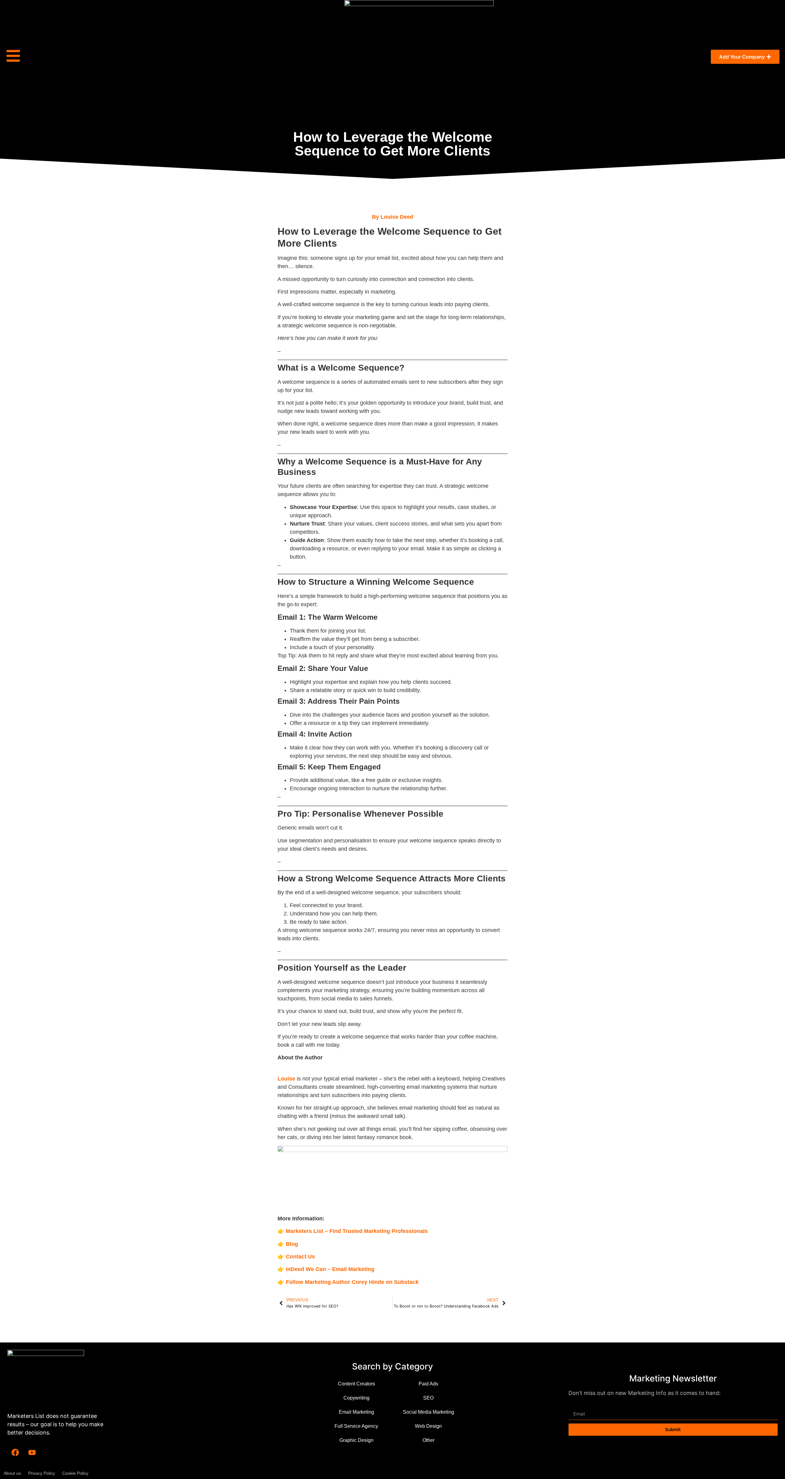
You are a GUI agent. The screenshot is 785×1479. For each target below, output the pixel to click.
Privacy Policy (41, 1473)
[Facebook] (15, 1452)
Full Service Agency (356, 1426)
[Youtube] (32, 1452)
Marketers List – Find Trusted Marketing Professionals (357, 1231)
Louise (286, 1079)
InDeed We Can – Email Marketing (330, 1269)
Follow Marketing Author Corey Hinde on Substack (352, 1282)
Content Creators (356, 1383)
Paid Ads (428, 1383)
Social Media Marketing (428, 1412)
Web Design (428, 1426)
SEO (428, 1397)
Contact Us (300, 1257)
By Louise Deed (392, 217)
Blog (292, 1244)
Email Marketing (356, 1412)
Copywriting (356, 1397)
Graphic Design (356, 1440)
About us (12, 1473)
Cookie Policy (75, 1473)
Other (429, 1440)
